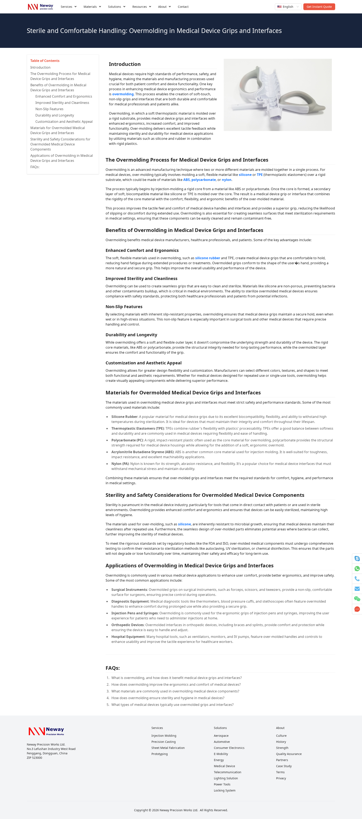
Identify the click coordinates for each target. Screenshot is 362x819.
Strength (282, 748)
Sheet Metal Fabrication (168, 748)
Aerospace (221, 736)
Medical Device (224, 766)
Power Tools (222, 784)
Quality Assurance (289, 754)
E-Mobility (221, 754)
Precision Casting (163, 742)
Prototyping (159, 754)
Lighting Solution (226, 778)
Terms (280, 772)
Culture (281, 736)
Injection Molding (163, 736)
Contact (183, 7)
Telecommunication (227, 772)
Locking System (224, 790)
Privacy (281, 778)
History (281, 742)
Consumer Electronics (229, 748)
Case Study (284, 766)
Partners (282, 760)
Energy (219, 760)
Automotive (222, 742)
